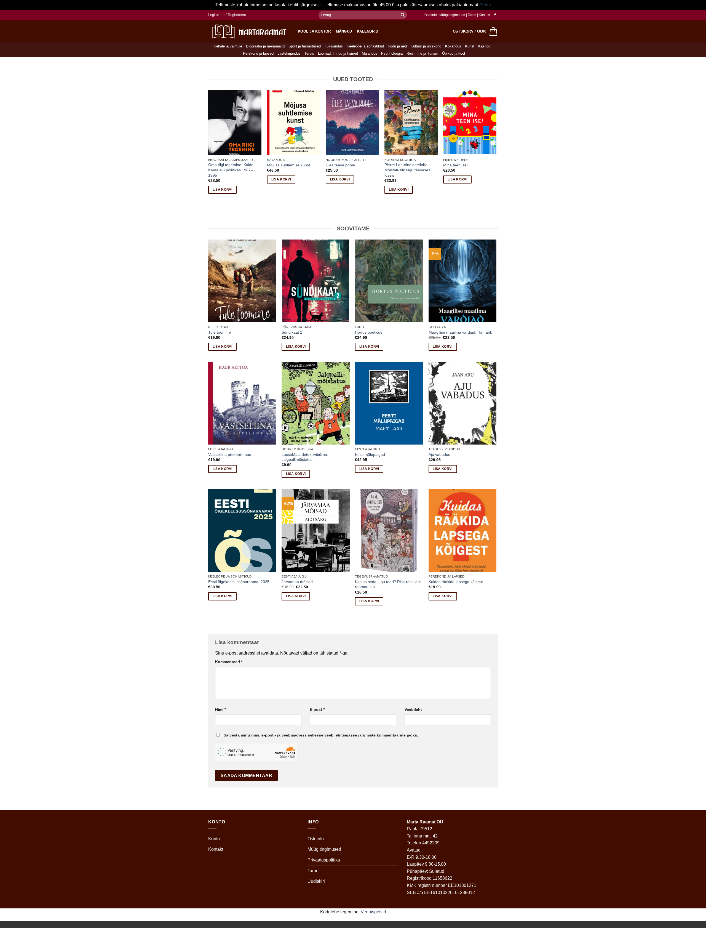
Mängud (344, 31)
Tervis (309, 53)
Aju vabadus (439, 454)
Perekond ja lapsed (258, 53)
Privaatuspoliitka (323, 860)
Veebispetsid (373, 912)
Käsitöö (484, 46)
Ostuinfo (430, 15)
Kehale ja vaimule (228, 46)
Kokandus (453, 46)
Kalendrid (367, 31)
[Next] (496, 147)
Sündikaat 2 (292, 332)
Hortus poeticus (368, 332)
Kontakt (484, 15)
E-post (317, 709)
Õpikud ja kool (453, 53)
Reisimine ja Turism (422, 53)
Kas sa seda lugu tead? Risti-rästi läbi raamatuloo (388, 584)
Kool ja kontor (314, 31)
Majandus (369, 53)
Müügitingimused (452, 15)
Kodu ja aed (397, 46)
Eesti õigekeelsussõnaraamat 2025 (238, 581)
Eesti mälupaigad (370, 454)
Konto (214, 838)
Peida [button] (485, 4)
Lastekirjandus (289, 53)
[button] (227, 15)
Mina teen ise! (455, 165)
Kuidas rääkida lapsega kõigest (456, 581)
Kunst (469, 46)
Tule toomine (219, 332)
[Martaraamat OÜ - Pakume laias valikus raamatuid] (249, 31)
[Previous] (208, 147)
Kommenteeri (228, 662)
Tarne (472, 15)
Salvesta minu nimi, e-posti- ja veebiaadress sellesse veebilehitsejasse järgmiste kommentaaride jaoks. (321, 735)
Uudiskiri (316, 881)
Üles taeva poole (340, 165)
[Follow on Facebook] (495, 15)
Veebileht (413, 709)
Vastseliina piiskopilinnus (229, 454)
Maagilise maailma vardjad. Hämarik (460, 332)
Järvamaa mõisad (297, 581)
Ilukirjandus (334, 46)
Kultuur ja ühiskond (426, 46)
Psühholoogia (392, 53)
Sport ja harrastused (304, 46)
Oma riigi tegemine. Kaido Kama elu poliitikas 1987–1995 (230, 170)
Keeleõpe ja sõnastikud (365, 46)
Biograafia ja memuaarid (265, 46)
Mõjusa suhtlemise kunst (288, 165)
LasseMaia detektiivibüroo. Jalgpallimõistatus (305, 457)
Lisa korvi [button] (222, 189)
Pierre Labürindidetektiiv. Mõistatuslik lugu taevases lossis (407, 170)
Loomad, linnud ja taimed (338, 53)
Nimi (220, 709)
